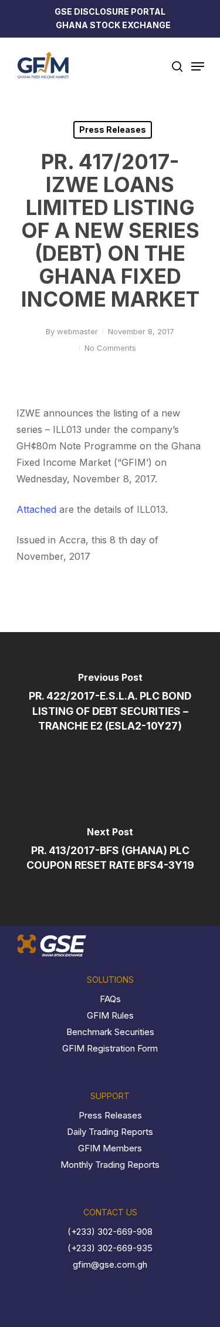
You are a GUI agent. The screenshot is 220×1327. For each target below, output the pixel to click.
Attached (37, 509)
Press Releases (112, 130)
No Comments (110, 347)
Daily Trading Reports (110, 1131)
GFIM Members (110, 1148)
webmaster (77, 331)
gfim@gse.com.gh (110, 1264)
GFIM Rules (110, 1015)
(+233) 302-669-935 (110, 1248)
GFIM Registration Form (110, 1048)
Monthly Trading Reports (110, 1164)
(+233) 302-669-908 (110, 1231)
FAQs (110, 999)
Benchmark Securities (110, 1031)
